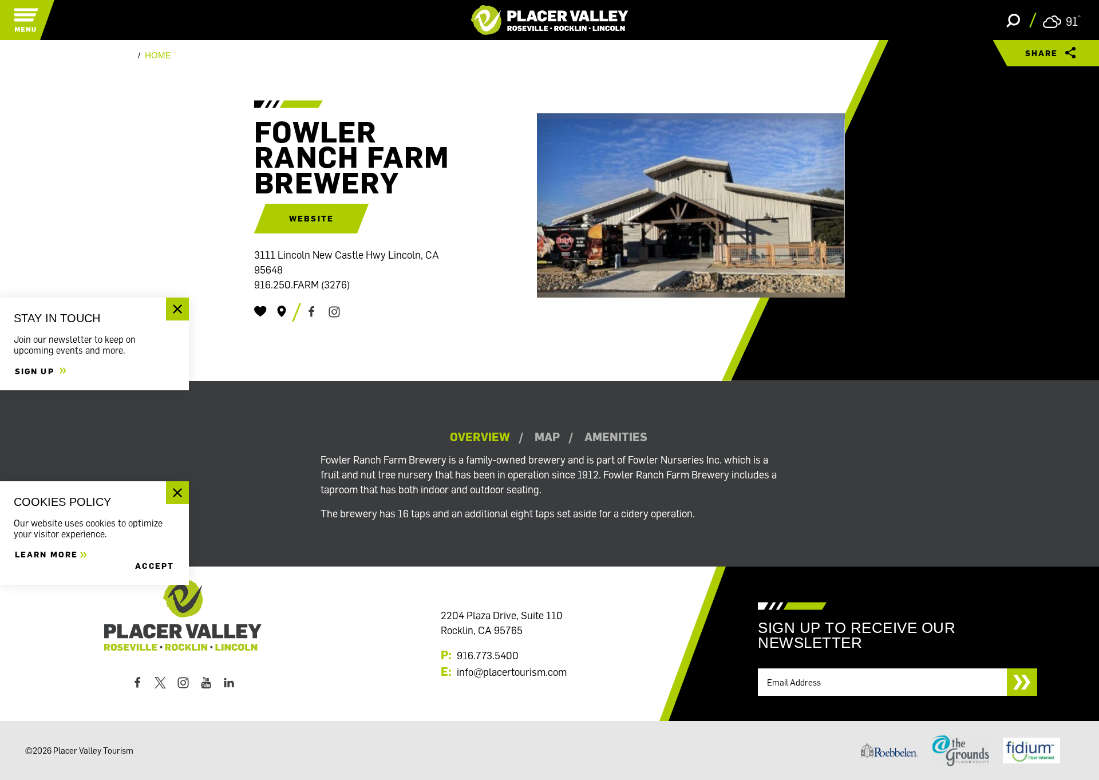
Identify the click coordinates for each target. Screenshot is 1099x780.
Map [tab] (547, 437)
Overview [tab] (480, 437)
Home (158, 55)
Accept (154, 566)
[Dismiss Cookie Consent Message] (177, 492)
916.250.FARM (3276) (302, 284)
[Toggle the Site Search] (1013, 20)
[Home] (549, 20)
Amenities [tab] (615, 437)
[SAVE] (260, 311)
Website (311, 218)
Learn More (46, 554)
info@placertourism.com (512, 672)
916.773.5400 (488, 655)
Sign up (36, 370)
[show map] (281, 311)
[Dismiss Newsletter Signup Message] (177, 309)
